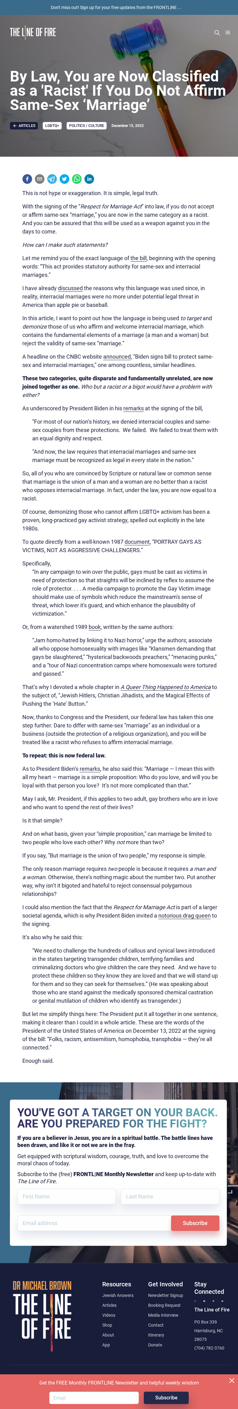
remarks (133, 408)
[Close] (232, 1380)
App (106, 1344)
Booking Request (164, 1305)
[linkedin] (89, 179)
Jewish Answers (118, 1295)
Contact (156, 1325)
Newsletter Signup (165, 1295)
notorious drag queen (184, 915)
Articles (109, 1305)
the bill (138, 258)
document (137, 542)
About (108, 1335)
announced (117, 356)
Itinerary (156, 1335)
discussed (70, 288)
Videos (108, 1315)
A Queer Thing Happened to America (166, 687)
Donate (155, 1344)
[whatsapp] (77, 179)
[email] (40, 179)
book (95, 627)
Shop (107, 1325)
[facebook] (27, 179)
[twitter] (64, 179)
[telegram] (52, 179)
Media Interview (163, 1315)
